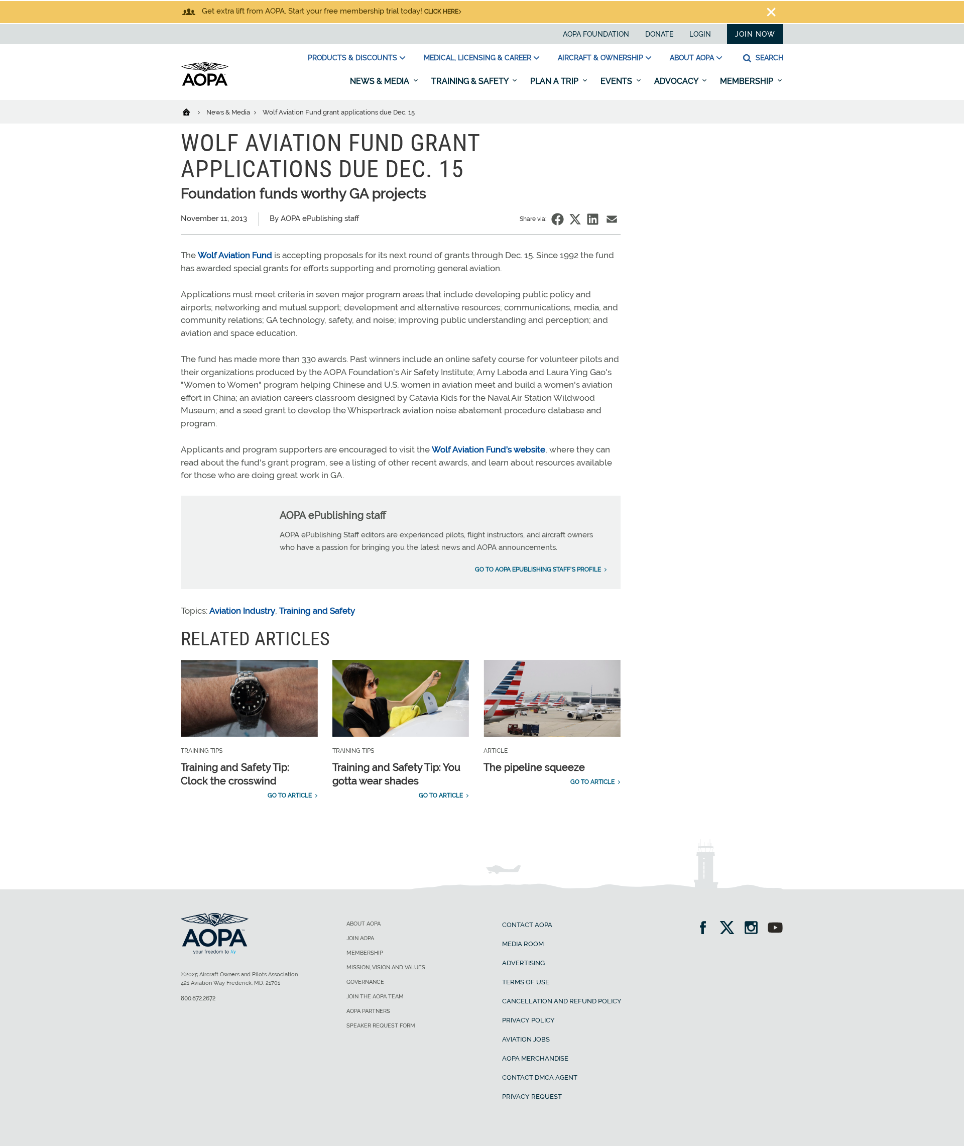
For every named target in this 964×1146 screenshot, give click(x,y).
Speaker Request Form (380, 1025)
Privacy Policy (528, 1020)
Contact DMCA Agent (539, 1077)
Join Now (755, 34)
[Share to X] (575, 219)
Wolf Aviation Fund (235, 255)
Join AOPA (360, 938)
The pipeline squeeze (534, 767)
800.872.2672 (198, 998)
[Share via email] (612, 219)
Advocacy (677, 81)
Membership (747, 81)
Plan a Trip (555, 81)
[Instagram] (754, 928)
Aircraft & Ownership (600, 58)
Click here (441, 11)
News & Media (380, 81)
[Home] (192, 111)
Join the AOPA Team (375, 996)
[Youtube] (775, 928)
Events (617, 81)
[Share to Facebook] (557, 219)
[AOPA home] (205, 84)
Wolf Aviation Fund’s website (488, 449)
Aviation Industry (242, 611)
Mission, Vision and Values (385, 967)
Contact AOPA (527, 925)
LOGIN (700, 34)
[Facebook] (706, 928)
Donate (659, 34)
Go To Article (290, 795)
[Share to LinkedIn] (592, 219)
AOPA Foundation (596, 34)
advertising (523, 963)
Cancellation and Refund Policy (562, 1001)
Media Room (523, 944)
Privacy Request (532, 1096)
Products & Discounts (352, 58)
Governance (365, 982)
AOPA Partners (368, 1011)
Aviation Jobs (526, 1039)
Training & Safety (470, 81)
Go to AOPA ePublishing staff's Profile (538, 569)
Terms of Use (525, 982)
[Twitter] (730, 928)
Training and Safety (317, 611)
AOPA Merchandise (535, 1058)
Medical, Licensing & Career (477, 58)
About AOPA (692, 58)
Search (768, 58)
